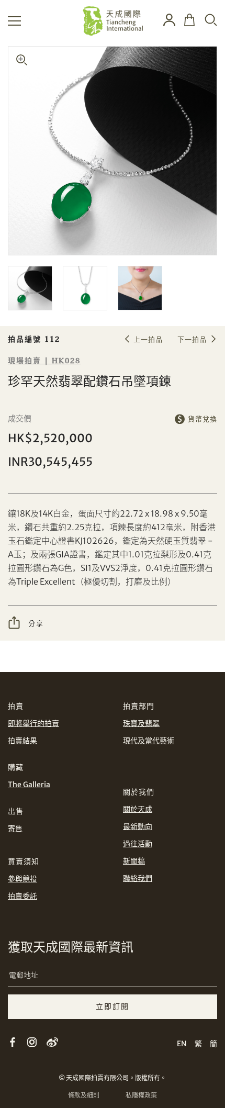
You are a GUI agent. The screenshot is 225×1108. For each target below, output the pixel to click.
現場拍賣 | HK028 (44, 360)
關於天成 (137, 809)
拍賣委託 (22, 896)
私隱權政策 (141, 1095)
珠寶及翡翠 (141, 723)
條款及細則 (83, 1095)
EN (182, 1043)
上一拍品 (148, 339)
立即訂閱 (112, 1006)
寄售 (15, 828)
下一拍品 (192, 339)
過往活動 (137, 843)
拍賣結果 (22, 740)
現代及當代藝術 (148, 740)
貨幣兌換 (202, 419)
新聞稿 (134, 861)
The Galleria (29, 784)
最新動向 (137, 826)
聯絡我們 (137, 878)
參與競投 (22, 878)
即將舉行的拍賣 (33, 723)
